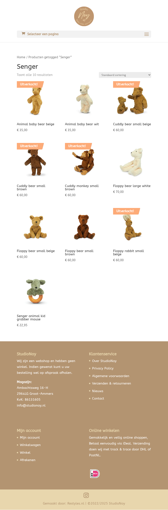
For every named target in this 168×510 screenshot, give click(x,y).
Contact (98, 398)
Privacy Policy (103, 368)
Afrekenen (27, 460)
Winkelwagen (30, 445)
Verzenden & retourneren (111, 383)
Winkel (25, 453)
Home (21, 57)
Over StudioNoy (104, 361)
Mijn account (30, 438)
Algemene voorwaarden (110, 376)
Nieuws (97, 391)
